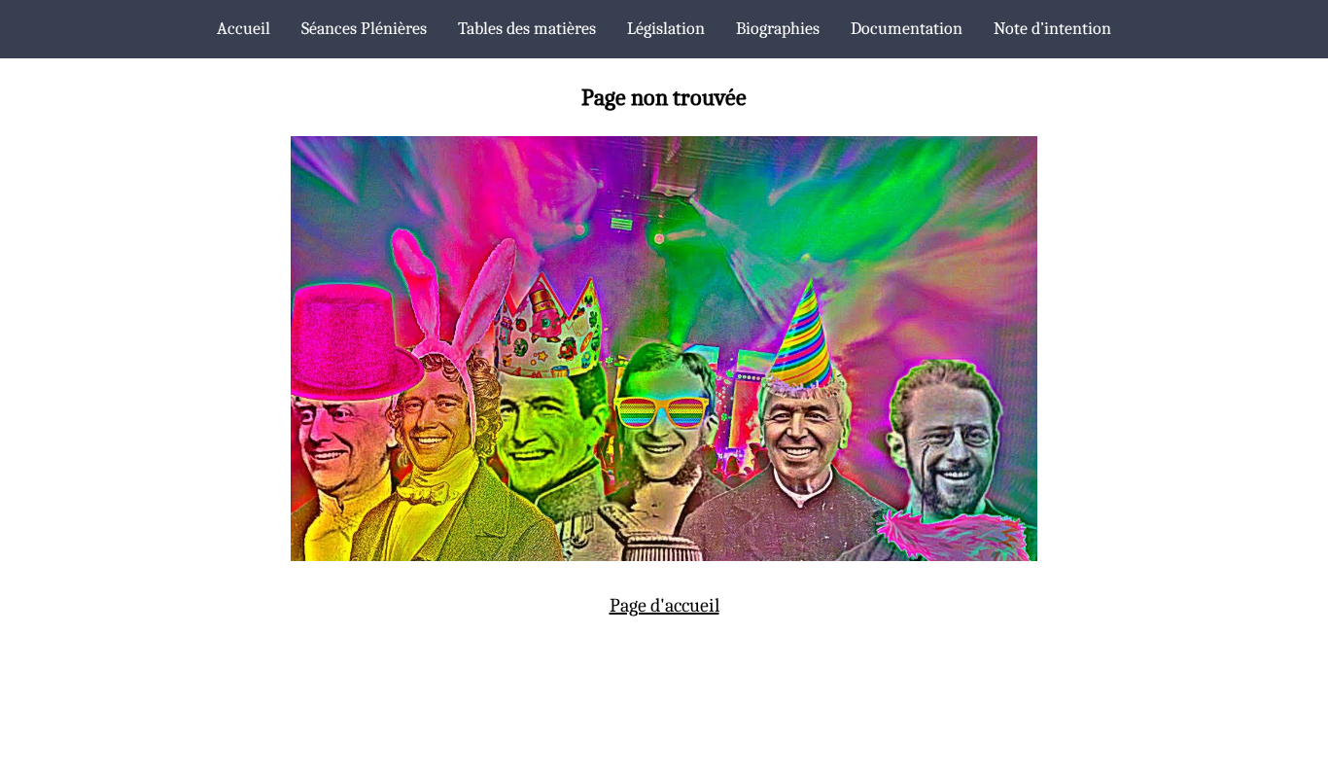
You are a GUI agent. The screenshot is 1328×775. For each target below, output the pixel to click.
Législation (666, 28)
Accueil (243, 28)
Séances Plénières (364, 28)
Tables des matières (527, 28)
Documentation (906, 28)
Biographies (778, 28)
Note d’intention (1052, 28)
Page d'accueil (664, 605)
